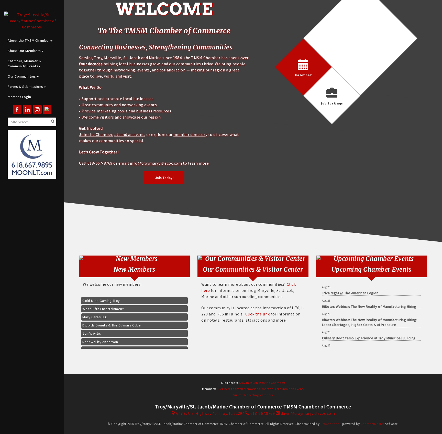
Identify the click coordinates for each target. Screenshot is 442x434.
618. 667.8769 (262, 413)
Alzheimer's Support (339, 346)
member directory (190, 134)
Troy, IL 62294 (210, 413)
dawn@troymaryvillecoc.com (307, 413)
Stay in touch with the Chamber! (262, 383)
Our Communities (22, 76)
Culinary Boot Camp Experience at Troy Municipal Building (369, 333)
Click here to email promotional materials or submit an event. (260, 389)
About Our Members (24, 50)
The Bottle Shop (95, 345)
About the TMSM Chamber (29, 40)
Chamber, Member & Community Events (24, 63)
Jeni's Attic (91, 328)
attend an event (129, 134)
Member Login (19, 96)
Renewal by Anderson (100, 337)
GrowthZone (330, 424)
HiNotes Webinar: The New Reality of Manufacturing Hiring (369, 301)
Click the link (257, 313)
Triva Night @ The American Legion (350, 287)
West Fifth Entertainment (103, 304)
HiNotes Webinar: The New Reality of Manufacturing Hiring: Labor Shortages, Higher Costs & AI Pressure (369, 317)
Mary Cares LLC (94, 312)
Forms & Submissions (25, 86)
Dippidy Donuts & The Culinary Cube (111, 320)
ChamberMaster (372, 424)
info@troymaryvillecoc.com (156, 163)
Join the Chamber (95, 134)
